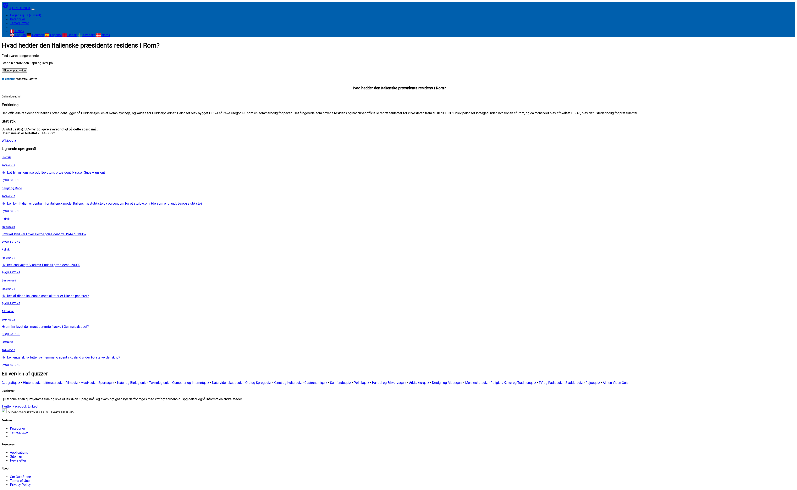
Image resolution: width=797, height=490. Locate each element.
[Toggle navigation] (33, 9)
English (20, 35)
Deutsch (37, 35)
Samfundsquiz (340, 383)
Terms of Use (20, 481)
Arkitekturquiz (419, 383)
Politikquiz (361, 383)
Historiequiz (32, 383)
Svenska (88, 35)
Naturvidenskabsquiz (227, 383)
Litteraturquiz (53, 383)
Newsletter (18, 460)
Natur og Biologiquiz (132, 383)
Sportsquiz (106, 383)
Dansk (19, 31)
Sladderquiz (574, 383)
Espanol (55, 35)
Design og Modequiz (447, 383)
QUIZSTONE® (20, 8)
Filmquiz (71, 383)
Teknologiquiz (159, 383)
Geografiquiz (11, 383)
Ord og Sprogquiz (258, 383)
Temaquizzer (19, 23)
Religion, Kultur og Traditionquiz (513, 383)
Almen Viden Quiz (615, 383)
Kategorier (17, 19)
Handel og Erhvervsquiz (389, 383)
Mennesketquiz (476, 383)
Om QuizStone (20, 477)
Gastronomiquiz (315, 383)
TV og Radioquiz (551, 383)
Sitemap (16, 456)
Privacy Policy (20, 485)
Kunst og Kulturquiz (288, 383)
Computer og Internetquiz (190, 383)
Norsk (105, 35)
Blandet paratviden (14, 70)
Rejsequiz (593, 383)
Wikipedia (9, 140)
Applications (19, 452)
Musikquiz (88, 383)
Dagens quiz (25, 15)
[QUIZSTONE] (6, 8)
